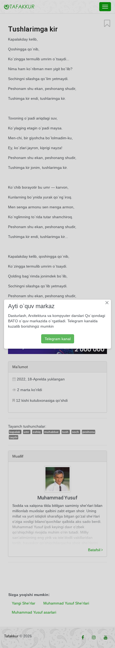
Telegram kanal (58, 339)
